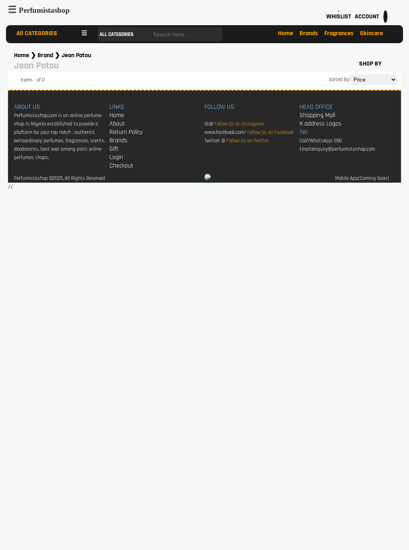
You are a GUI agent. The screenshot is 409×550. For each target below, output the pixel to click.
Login (116, 157)
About (117, 124)
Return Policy (126, 132)
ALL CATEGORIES (117, 34)
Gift (114, 149)
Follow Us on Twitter (247, 141)
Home (285, 33)
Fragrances (338, 33)
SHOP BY (370, 64)
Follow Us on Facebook (270, 132)
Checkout (121, 165)
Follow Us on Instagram (239, 124)
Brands (309, 33)
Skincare (371, 33)
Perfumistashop (44, 10)
